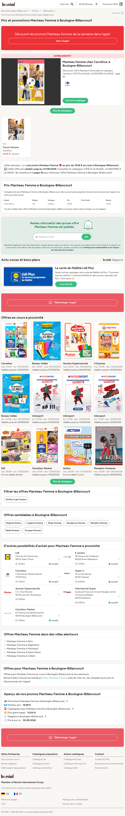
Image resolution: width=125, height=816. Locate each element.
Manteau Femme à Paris (20, 641)
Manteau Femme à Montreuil (22, 648)
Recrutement (101, 768)
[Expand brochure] (31, 81)
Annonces (116, 13)
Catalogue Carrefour (42, 768)
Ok (86, 236)
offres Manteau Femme (55, 677)
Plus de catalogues (62, 110)
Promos (35, 11)
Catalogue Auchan (72, 759)
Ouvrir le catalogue (75, 100)
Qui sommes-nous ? (10, 759)
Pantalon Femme (99, 523)
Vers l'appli (62, 40)
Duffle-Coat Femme (16, 499)
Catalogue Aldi (70, 768)
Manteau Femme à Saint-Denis (24, 652)
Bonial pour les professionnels (109, 763)
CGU (3, 804)
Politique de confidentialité (75, 799)
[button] (62, 79)
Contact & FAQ (102, 759)
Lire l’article (66, 284)
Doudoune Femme (76, 523)
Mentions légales (9, 799)
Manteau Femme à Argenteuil (23, 644)
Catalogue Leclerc (41, 763)
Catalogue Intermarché (75, 763)
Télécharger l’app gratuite (13, 768)
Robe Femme (55, 523)
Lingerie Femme (34, 523)
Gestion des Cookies (72, 804)
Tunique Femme (33, 530)
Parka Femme (13, 530)
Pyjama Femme (13, 523)
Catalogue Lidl (39, 759)
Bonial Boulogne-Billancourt (14, 11)
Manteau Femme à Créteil (21, 655)
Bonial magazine (9, 763)
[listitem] (16, 137)
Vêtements (48, 11)
